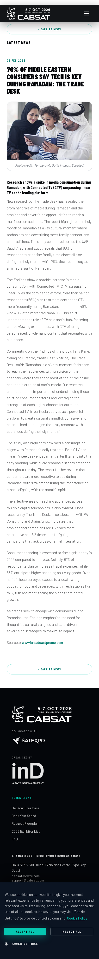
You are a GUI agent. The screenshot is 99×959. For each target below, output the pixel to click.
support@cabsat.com (28, 880)
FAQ (15, 839)
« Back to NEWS (49, 29)
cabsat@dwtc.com (26, 876)
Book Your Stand (24, 816)
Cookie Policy (77, 918)
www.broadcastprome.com (42, 642)
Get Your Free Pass (25, 808)
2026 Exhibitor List (26, 831)
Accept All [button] (25, 931)
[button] (21, 943)
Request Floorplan (25, 823)
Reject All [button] (71, 931)
